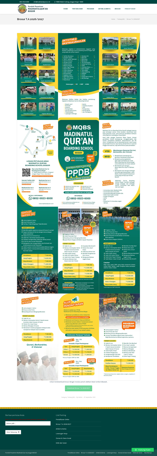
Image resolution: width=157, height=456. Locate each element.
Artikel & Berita (61, 429)
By (79, 397)
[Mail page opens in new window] (138, 2)
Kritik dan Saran (61, 443)
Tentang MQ (71, 397)
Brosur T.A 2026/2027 (63, 424)
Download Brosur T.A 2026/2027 (78, 388)
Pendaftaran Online (62, 419)
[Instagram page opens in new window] (132, 2)
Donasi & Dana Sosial (63, 438)
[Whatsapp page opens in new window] (135, 2)
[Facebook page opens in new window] (125, 2)
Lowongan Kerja (61, 434)
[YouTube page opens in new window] (129, 2)
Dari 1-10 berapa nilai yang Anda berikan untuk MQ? (26, 419)
